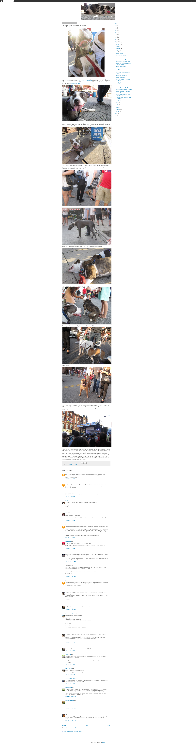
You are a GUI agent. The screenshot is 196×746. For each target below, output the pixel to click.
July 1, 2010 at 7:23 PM (70, 683)
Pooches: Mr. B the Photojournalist (123, 71)
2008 (116, 115)
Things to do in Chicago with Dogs (72, 464)
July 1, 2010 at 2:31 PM (70, 642)
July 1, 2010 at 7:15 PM (70, 674)
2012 (116, 37)
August (117, 50)
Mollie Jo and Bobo (69, 700)
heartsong (67, 580)
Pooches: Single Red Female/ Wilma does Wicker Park (123, 64)
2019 (116, 25)
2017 (116, 28)
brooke (67, 605)
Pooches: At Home (119, 53)
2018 (116, 27)
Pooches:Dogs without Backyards (123, 59)
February (118, 109)
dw (66, 552)
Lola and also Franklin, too (71, 591)
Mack (66, 500)
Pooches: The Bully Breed (121, 75)
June (117, 102)
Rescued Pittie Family (70, 613)
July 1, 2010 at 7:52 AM (70, 496)
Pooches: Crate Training (121, 55)
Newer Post (64, 725)
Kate (66, 512)
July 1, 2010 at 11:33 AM (70, 586)
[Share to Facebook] (86, 463)
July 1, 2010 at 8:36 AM (70, 520)
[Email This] (82, 463)
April (117, 105)
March (117, 107)
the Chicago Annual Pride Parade (84, 80)
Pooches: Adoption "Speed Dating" (123, 61)
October (118, 46)
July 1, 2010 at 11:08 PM (70, 708)
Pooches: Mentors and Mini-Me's (122, 87)
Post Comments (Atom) (72, 727)
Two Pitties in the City (71, 462)
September (118, 48)
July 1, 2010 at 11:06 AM (70, 576)
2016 (116, 30)
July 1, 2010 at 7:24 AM (70, 489)
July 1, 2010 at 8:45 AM (70, 537)
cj (65, 472)
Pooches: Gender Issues (121, 66)
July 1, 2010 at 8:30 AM (70, 508)
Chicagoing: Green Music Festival (123, 100)
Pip (66, 524)
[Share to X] (85, 463)
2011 (116, 39)
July (117, 51)
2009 (116, 113)
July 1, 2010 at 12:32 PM (70, 628)
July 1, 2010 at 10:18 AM (70, 561)
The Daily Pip (68, 654)
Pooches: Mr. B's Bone (120, 77)
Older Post (108, 725)
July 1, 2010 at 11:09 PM (70, 720)
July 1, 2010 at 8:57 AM (70, 548)
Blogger (103, 742)
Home (86, 725)
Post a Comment (67, 723)
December (118, 42)
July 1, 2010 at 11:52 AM (70, 609)
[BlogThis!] (83, 463)
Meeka (66, 713)
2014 (116, 34)
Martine (67, 647)
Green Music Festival (75, 83)
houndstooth (68, 541)
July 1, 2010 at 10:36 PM (70, 696)
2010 (116, 41)
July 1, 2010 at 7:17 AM (70, 478)
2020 (116, 23)
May (117, 104)
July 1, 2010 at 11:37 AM (70, 600)
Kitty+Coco (67, 633)
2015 (116, 32)
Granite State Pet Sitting (70, 678)
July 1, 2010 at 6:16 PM (70, 664)
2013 (116, 36)
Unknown (67, 483)
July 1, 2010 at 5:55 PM (70, 650)
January (118, 111)
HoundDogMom (68, 687)
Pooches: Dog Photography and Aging (124, 89)
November (118, 44)
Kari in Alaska (68, 668)
